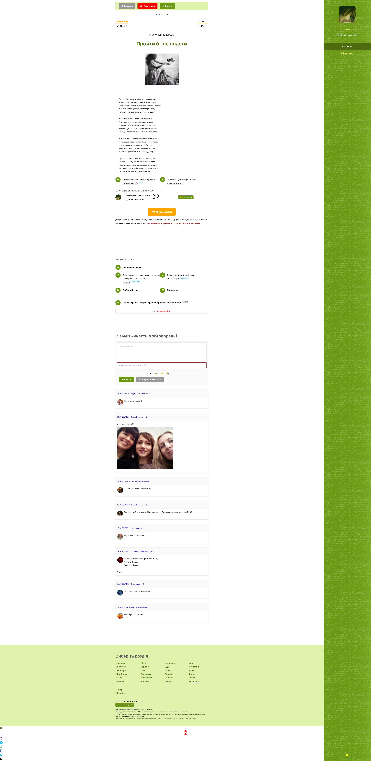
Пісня (168, 670)
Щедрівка (121, 693)
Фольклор (194, 681)
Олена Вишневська (347, 29)
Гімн (143, 670)
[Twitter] (185, 758)
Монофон (170, 663)
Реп (191, 663)
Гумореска (146, 674)
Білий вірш (121, 674)
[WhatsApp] (185, 750)
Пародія (169, 674)
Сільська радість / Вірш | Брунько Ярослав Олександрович (152, 302)
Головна (128, 6)
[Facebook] (185, 754)
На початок (347, 46)
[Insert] (156, 373)
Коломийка (146, 677)
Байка (119, 677)
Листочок (121, 666)
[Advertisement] (161, 244)
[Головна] (185, 731)
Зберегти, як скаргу (151, 379)
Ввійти (168, 6)
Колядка (145, 681)
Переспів (169, 677)
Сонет (192, 674)
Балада (120, 681)
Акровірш (121, 670)
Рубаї (192, 670)
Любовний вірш (131, 290)
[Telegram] (185, 746)
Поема (168, 681)
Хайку (119, 689)
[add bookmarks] (185, 736)
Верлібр (145, 666)
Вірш (143, 663)
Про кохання (173, 290)
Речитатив (194, 666)
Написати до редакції (125, 705)
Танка (192, 677)
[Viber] (185, 742)
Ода (167, 666)
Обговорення (347, 53)
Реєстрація (149, 6)
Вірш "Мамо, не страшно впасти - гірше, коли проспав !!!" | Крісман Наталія (141, 278)
